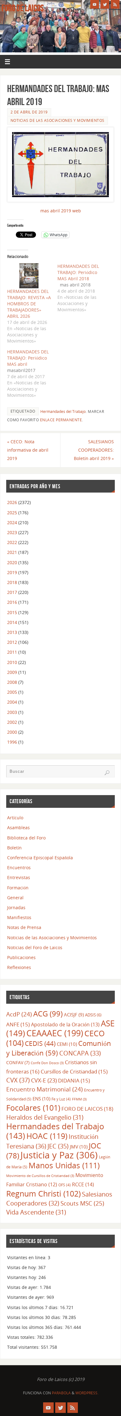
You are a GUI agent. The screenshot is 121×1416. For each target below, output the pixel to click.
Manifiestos (19, 917)
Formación (18, 888)
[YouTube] (94, 4)
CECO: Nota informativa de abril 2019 (27, 450)
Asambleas (18, 827)
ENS (41, 1098)
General (15, 897)
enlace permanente (61, 420)
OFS (64, 1185)
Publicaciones (21, 957)
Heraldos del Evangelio (44, 1117)
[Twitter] (105, 4)
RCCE (83, 1184)
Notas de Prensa (24, 927)
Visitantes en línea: (27, 1257)
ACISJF (74, 1014)
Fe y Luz (61, 1099)
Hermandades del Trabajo (63, 411)
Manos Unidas (64, 1165)
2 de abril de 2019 (29, 112)
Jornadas (16, 907)
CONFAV (17, 1062)
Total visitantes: (24, 1347)
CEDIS (40, 1043)
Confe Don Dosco (47, 1063)
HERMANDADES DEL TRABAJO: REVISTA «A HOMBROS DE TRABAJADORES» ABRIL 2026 (29, 303)
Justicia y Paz (59, 1155)
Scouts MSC (82, 1203)
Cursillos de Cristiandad (74, 1071)
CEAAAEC (54, 1033)
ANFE (18, 1024)
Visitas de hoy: (22, 1267)
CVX (18, 1080)
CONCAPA (80, 1053)
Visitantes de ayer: (27, 1297)
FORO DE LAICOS (87, 1108)
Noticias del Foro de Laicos (34, 947)
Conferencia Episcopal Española (40, 858)
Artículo (15, 818)
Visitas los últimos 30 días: (34, 1317)
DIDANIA (74, 1080)
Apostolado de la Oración (65, 1024)
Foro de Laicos (23, 8)
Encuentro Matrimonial (44, 1089)
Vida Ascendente (36, 1212)
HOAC (46, 1136)
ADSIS (93, 1015)
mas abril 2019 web (60, 211)
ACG (48, 1013)
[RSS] (115, 4)
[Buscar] (107, 773)
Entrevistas (18, 877)
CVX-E (44, 1080)
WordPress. (86, 1393)
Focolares (33, 1108)
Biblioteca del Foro (26, 838)
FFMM (79, 1099)
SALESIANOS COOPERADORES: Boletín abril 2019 (94, 450)
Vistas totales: (22, 1337)
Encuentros (19, 867)
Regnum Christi (43, 1193)
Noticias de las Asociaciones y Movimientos (58, 120)
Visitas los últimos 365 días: (36, 1327)
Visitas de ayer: (23, 1287)
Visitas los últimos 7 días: (33, 1307)
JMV (78, 1147)
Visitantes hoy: (22, 1277)
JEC (58, 1146)
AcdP (19, 1014)
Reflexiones (19, 967)
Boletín (14, 848)
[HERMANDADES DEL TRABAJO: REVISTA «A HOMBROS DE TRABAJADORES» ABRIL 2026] (29, 275)
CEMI (67, 1044)
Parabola (61, 1393)
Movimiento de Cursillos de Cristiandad (40, 1176)
